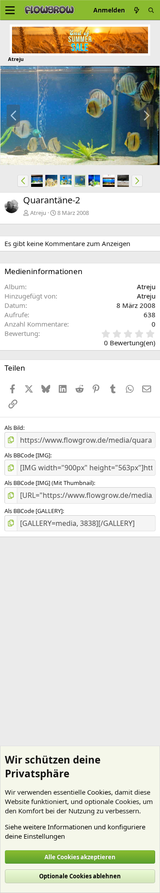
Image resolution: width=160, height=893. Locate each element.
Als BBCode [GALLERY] (33, 511)
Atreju (38, 213)
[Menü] (10, 10)
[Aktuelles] (136, 10)
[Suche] (151, 10)
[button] (22, 180)
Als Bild (13, 428)
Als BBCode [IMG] (27, 455)
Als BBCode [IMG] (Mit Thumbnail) (49, 483)
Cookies (99, 792)
